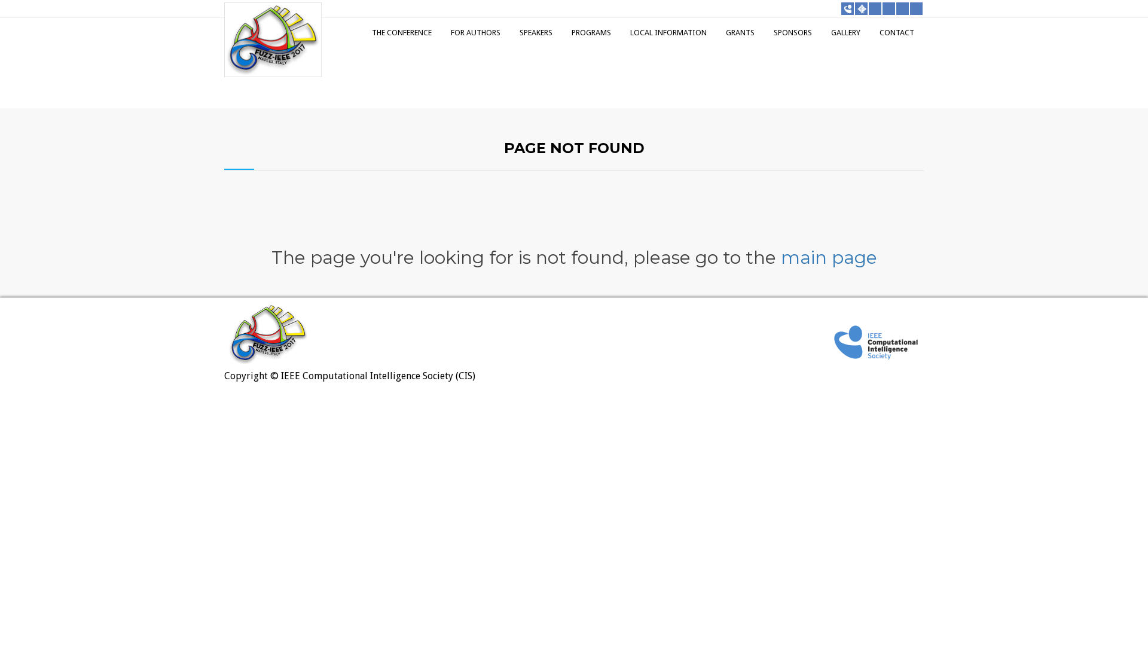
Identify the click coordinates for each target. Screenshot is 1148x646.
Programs (591, 32)
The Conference (402, 32)
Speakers (536, 32)
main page (829, 257)
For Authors (475, 32)
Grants (740, 32)
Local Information (668, 32)
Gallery (845, 32)
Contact (897, 32)
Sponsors (793, 32)
